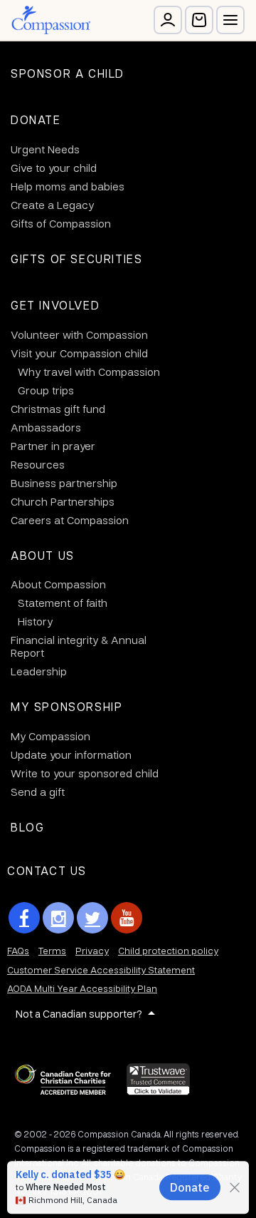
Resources (38, 464)
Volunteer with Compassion (79, 334)
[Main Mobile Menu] (230, 20)
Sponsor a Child (67, 73)
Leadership (39, 671)
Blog (27, 826)
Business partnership (64, 483)
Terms (52, 950)
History (35, 621)
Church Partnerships (62, 501)
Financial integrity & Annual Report (78, 646)
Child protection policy (168, 950)
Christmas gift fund (58, 408)
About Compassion (58, 584)
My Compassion (50, 736)
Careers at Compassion (70, 520)
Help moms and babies (67, 186)
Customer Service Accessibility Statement (101, 969)
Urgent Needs (45, 149)
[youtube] (126, 917)
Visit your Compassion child (79, 353)
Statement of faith (62, 602)
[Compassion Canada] (50, 20)
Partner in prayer (53, 446)
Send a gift (38, 791)
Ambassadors (46, 427)
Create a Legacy (52, 205)
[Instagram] (58, 917)
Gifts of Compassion (61, 223)
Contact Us (47, 870)
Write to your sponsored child (85, 773)
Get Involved (55, 304)
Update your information (71, 754)
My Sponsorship (66, 706)
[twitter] (92, 917)
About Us (43, 555)
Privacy (92, 950)
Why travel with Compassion (89, 371)
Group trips (46, 390)
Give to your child (54, 167)
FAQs (18, 950)
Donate (36, 119)
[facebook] (24, 917)
